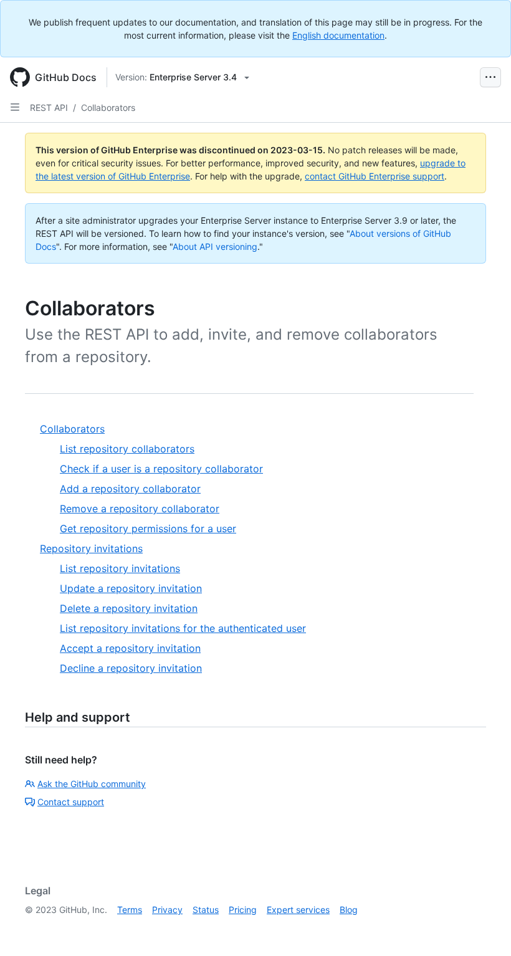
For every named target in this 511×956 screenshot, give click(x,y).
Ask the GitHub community (91, 783)
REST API (49, 107)
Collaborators (108, 107)
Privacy (167, 909)
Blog (349, 909)
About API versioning (215, 246)
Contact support (70, 801)
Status (206, 909)
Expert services (298, 909)
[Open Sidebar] (15, 107)
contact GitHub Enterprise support (374, 176)
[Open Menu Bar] (490, 77)
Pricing (243, 909)
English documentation (338, 35)
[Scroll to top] (483, 928)
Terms (129, 909)
